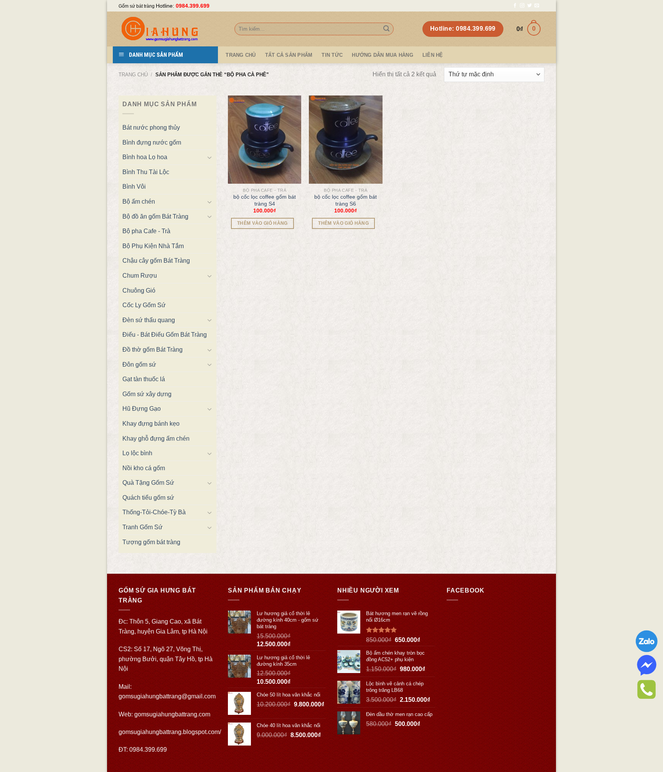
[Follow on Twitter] (529, 5)
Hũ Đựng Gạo (141, 408)
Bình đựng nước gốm (151, 142)
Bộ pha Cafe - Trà (146, 231)
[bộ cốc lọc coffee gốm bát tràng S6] (346, 139)
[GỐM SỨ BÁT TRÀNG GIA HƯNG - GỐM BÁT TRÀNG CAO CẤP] (171, 29)
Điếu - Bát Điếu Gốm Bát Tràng (164, 334)
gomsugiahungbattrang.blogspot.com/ (170, 732)
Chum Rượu (139, 275)
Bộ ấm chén (138, 201)
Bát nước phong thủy (151, 127)
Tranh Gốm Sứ (142, 527)
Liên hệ (432, 55)
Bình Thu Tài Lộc (145, 172)
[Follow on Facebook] (515, 5)
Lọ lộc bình (137, 453)
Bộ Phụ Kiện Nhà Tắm (153, 246)
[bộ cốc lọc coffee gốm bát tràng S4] (265, 139)
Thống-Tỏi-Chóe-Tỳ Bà (154, 512)
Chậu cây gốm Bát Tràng (156, 260)
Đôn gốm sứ (139, 364)
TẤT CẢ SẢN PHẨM (289, 55)
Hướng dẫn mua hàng (382, 55)
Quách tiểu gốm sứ (148, 497)
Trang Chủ (241, 55)
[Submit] (386, 29)
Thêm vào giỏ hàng (262, 223)
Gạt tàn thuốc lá (143, 379)
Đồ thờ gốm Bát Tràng (152, 349)
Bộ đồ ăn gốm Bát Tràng (155, 216)
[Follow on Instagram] (522, 5)
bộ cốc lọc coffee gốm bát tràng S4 (264, 200)
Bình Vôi (134, 186)
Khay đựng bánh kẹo (151, 423)
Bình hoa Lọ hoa (144, 157)
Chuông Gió (138, 290)
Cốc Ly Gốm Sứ (144, 305)
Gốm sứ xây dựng (147, 394)
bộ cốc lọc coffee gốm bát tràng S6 (345, 200)
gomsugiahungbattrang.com (172, 714)
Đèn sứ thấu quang (148, 320)
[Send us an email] (536, 5)
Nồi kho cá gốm (143, 468)
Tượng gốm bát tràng (151, 542)
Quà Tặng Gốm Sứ (148, 482)
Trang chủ (133, 74)
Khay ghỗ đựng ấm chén (156, 438)
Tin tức (332, 55)
